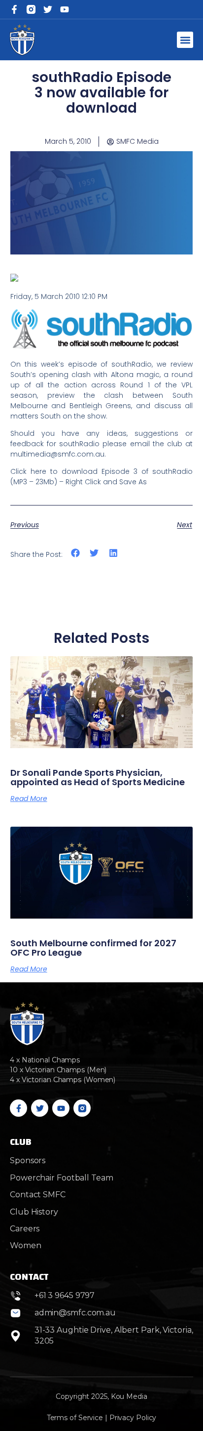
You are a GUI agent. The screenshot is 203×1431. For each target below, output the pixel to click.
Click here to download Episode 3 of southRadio (101, 471)
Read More (28, 798)
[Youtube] (60, 1108)
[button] (185, 40)
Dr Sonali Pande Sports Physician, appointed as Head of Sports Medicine (97, 777)
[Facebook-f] (14, 9)
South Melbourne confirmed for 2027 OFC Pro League (93, 948)
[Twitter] (47, 9)
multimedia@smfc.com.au (57, 454)
